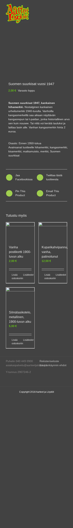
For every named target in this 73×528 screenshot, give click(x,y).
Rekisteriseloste (49, 361)
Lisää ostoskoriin (16, 276)
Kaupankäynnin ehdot (53, 365)
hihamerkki (41, 147)
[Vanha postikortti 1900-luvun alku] (20, 231)
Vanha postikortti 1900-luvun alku (20, 252)
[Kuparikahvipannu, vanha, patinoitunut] (53, 231)
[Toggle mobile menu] (65, 6)
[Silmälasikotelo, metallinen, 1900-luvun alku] (20, 296)
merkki (44, 151)
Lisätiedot (27, 274)
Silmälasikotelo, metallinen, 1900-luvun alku (20, 317)
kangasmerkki (58, 147)
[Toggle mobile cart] (51, 6)
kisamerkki (14, 151)
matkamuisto (31, 151)
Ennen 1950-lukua (30, 143)
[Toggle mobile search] (58, 6)
